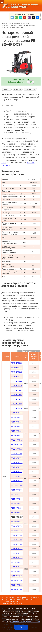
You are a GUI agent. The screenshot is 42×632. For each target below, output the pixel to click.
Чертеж (7, 89)
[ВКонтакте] (38, 17)
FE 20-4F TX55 (16, 449)
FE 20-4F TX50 (16, 444)
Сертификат (30, 89)
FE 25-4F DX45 (17, 481)
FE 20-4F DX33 (17, 417)
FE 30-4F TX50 (16, 535)
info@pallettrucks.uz (15, 603)
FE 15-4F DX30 (16, 363)
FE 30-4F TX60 (16, 544)
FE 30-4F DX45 (17, 526)
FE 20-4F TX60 (16, 454)
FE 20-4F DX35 (17, 422)
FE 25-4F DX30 (17, 458)
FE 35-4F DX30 (17, 549)
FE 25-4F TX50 (16, 490)
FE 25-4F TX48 (16, 485)
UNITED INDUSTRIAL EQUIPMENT (25, 5)
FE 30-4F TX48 (16, 531)
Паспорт (17, 89)
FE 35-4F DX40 (17, 567)
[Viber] (29, 17)
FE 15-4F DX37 (16, 377)
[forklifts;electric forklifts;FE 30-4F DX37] (30, 82)
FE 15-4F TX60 (16, 404)
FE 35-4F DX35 (17, 558)
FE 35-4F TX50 (16, 580)
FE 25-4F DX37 (16, 472)
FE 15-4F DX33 (16, 368)
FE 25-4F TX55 (16, 494)
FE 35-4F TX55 (16, 585)
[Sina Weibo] (25, 17)
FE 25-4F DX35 (17, 467)
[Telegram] (12, 17)
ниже (3, 162)
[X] (33, 17)
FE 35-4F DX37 (16, 562)
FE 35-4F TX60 (16, 589)
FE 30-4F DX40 (17, 522)
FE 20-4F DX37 (16, 426)
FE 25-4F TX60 (16, 499)
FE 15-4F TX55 (16, 399)
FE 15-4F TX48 (16, 390)
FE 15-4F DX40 (16, 381)
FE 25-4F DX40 (17, 476)
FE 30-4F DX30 (17, 503)
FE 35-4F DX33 (17, 553)
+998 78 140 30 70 (13, 601)
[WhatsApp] (16, 17)
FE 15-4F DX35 (16, 372)
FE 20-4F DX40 (17, 431)
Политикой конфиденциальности (25, 622)
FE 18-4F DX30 (16, 408)
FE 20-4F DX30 (17, 413)
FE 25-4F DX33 (17, 463)
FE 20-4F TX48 (16, 440)
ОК (21, 627)
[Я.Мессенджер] (21, 17)
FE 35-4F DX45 (17, 571)
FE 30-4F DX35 (17, 512)
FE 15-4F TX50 (16, 395)
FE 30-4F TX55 (16, 540)
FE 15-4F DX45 (16, 386)
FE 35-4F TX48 (16, 576)
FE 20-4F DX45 (17, 435)
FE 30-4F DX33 (17, 508)
